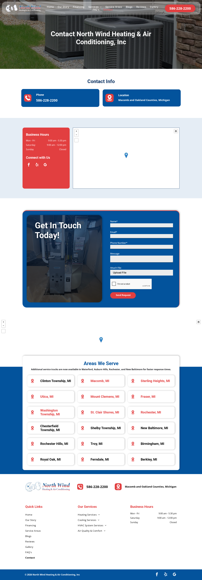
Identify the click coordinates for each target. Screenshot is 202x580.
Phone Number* (118, 242)
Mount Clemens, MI (105, 397)
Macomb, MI (100, 381)
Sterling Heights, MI (155, 381)
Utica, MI (46, 397)
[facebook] (28, 165)
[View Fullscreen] (76, 140)
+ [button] (76, 131)
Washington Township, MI (50, 412)
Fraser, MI (148, 397)
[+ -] (126, 158)
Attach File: (115, 267)
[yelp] (37, 165)
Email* (113, 232)
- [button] (76, 135)
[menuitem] (50, 7)
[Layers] (176, 131)
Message (114, 253)
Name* (114, 221)
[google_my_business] (45, 165)
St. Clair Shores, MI (105, 412)
